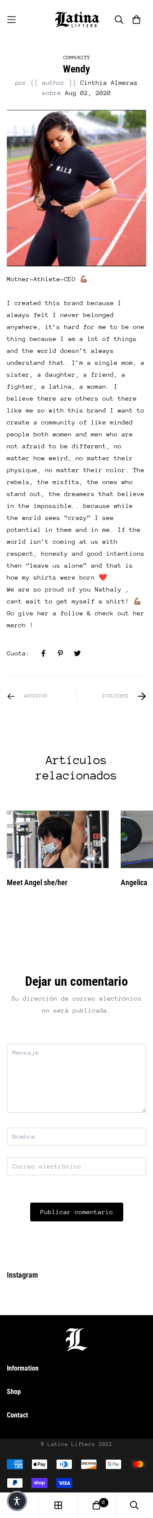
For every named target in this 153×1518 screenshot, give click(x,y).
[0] (96, 1505)
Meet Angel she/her (37, 882)
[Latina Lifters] (76, 19)
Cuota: (18, 653)
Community (76, 58)
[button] (17, 1501)
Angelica (134, 882)
